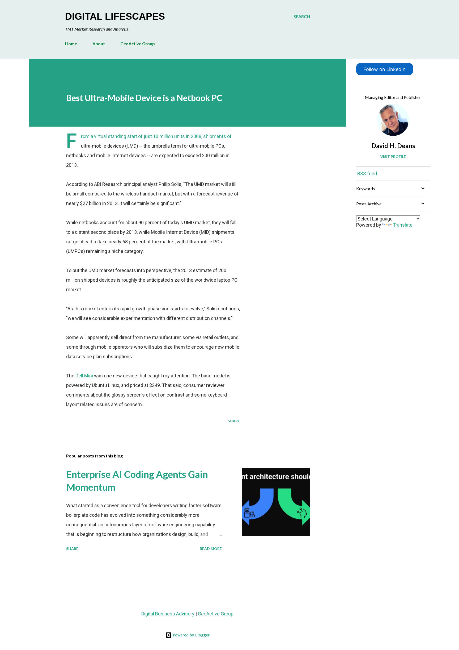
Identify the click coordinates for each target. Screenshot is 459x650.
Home (71, 43)
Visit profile (393, 156)
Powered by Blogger (191, 635)
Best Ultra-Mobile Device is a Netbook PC (144, 98)
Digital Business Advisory (167, 613)
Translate (403, 225)
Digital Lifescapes (115, 16)
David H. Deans (393, 145)
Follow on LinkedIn (384, 69)
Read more (211, 548)
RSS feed (367, 173)
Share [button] (234, 421)
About (98, 43)
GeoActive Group (137, 43)
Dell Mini (84, 375)
